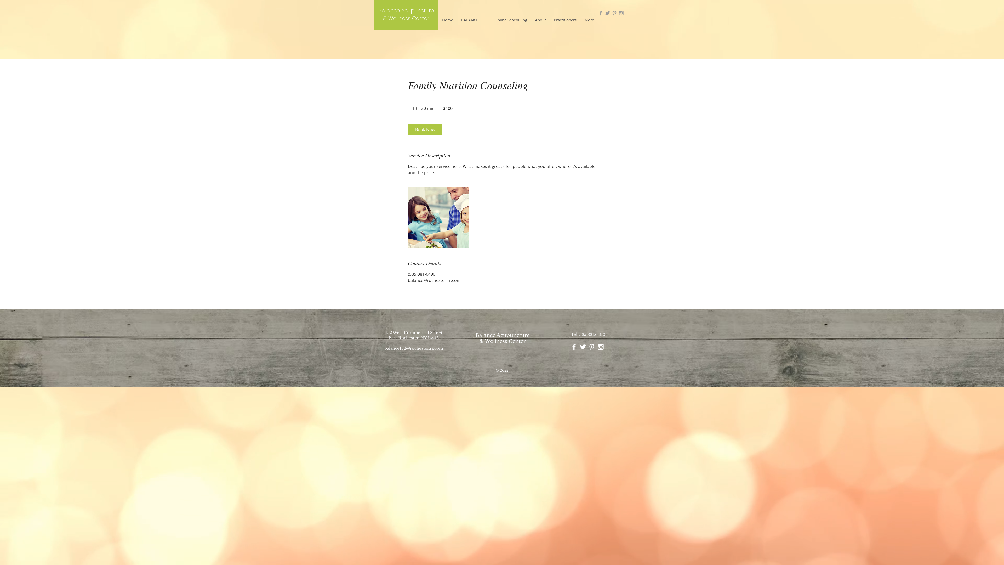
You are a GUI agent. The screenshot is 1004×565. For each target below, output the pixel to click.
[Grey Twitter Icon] (607, 13)
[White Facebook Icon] (574, 347)
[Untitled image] (438, 217)
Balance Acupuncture (502, 335)
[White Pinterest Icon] (592, 347)
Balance (389, 10)
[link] (425, 129)
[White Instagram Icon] (601, 347)
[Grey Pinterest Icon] (614, 13)
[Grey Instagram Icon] (621, 13)
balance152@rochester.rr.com (413, 348)
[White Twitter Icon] (583, 347)
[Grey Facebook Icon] (601, 13)
